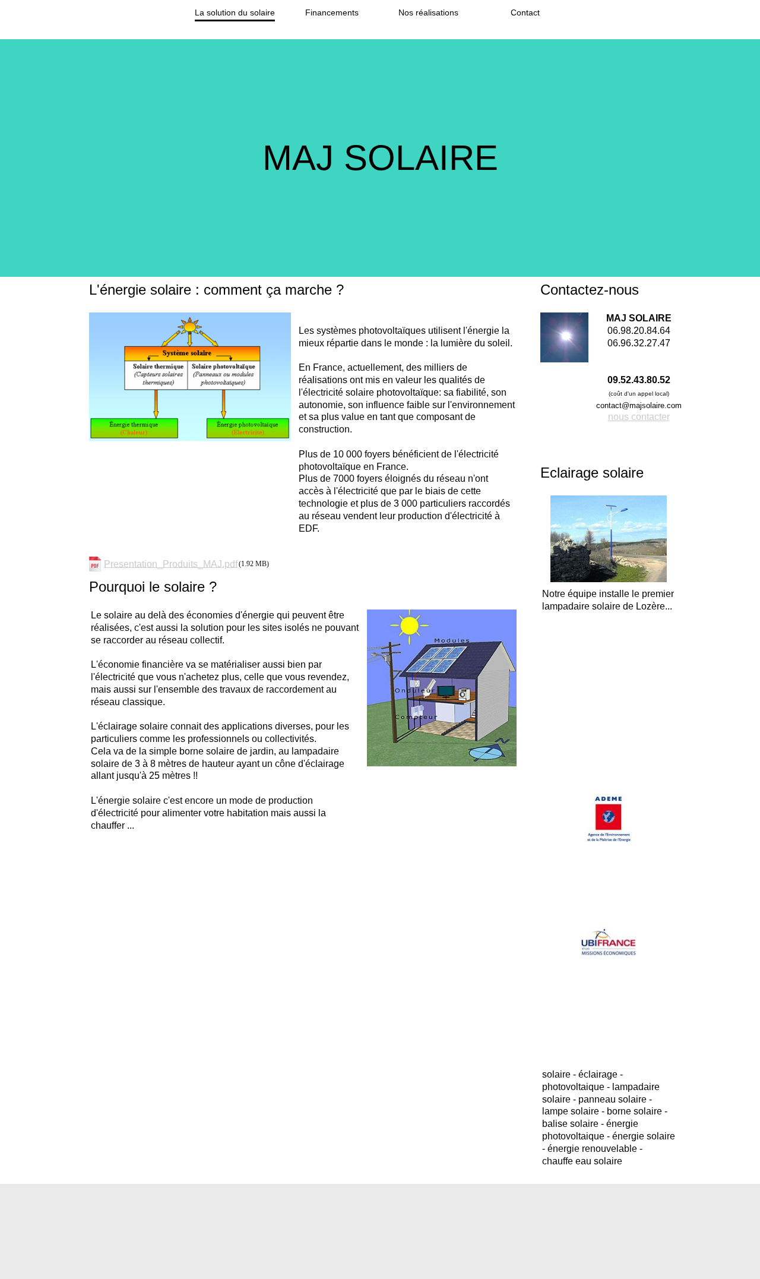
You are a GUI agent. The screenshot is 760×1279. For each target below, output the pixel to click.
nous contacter (639, 417)
